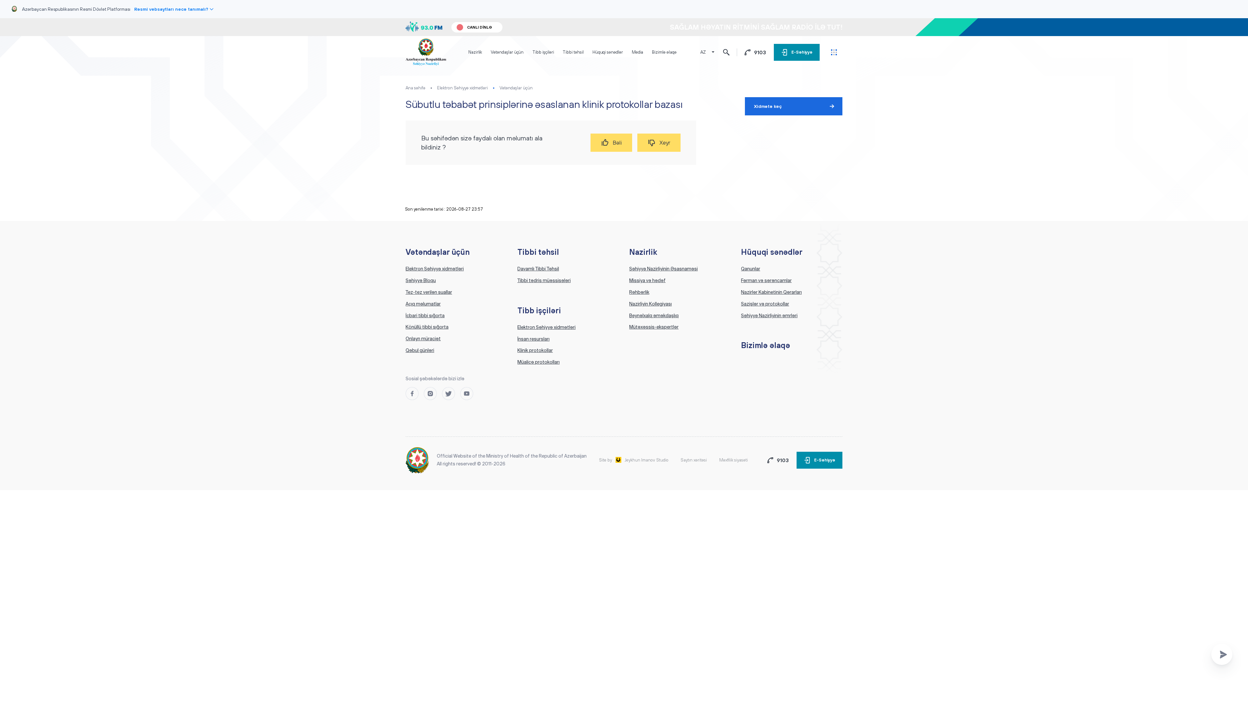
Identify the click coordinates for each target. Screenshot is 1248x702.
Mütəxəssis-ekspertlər (654, 327)
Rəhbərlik (639, 292)
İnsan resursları (533, 339)
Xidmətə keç (768, 106)
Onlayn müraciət (423, 338)
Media (638, 52)
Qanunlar (750, 268)
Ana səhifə (415, 87)
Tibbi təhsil (573, 52)
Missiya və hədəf (647, 280)
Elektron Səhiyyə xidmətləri (462, 87)
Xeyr (664, 142)
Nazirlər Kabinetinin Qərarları (771, 292)
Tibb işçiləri (543, 52)
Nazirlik (475, 52)
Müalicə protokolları (538, 362)
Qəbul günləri (420, 350)
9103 (760, 52)
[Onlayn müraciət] (1221, 654)
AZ (703, 52)
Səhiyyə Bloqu (421, 280)
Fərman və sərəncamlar (766, 280)
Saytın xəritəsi (694, 460)
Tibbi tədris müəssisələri (544, 280)
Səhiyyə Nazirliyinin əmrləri (769, 315)
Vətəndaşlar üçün (507, 52)
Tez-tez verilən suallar (429, 292)
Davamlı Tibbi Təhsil (538, 268)
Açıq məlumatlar (423, 303)
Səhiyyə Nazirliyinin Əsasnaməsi (663, 268)
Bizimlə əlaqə (664, 52)
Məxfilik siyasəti (733, 460)
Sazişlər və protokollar (765, 303)
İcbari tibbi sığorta (425, 315)
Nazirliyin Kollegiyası (650, 303)
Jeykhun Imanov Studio (647, 460)
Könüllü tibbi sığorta (427, 327)
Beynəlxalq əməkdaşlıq (654, 315)
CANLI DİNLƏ (479, 27)
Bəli (617, 142)
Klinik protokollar (535, 350)
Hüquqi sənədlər (607, 52)
